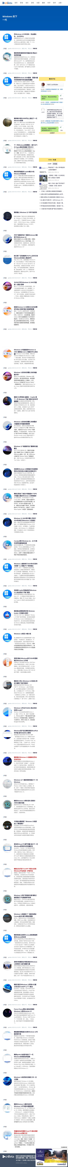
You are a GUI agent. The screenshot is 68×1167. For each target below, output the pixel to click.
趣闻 (43, 3)
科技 (5, 48)
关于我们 (18, 1160)
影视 (21, 3)
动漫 (38, 3)
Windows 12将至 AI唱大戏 (22, 634)
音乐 (27, 3)
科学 (49, 3)
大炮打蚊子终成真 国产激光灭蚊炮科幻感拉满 (53, 209)
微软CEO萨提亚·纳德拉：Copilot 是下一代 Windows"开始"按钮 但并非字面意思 (26, 399)
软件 (54, 3)
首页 (16, 3)
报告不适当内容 (31, 1160)
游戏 (32, 3)
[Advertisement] (43, 18)
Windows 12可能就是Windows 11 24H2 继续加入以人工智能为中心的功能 (26, 352)
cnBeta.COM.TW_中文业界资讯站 (7, 3)
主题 (60, 3)
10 (40, 209)
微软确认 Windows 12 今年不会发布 (25, 212)
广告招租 (24, 1160)
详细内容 (35, 48)
